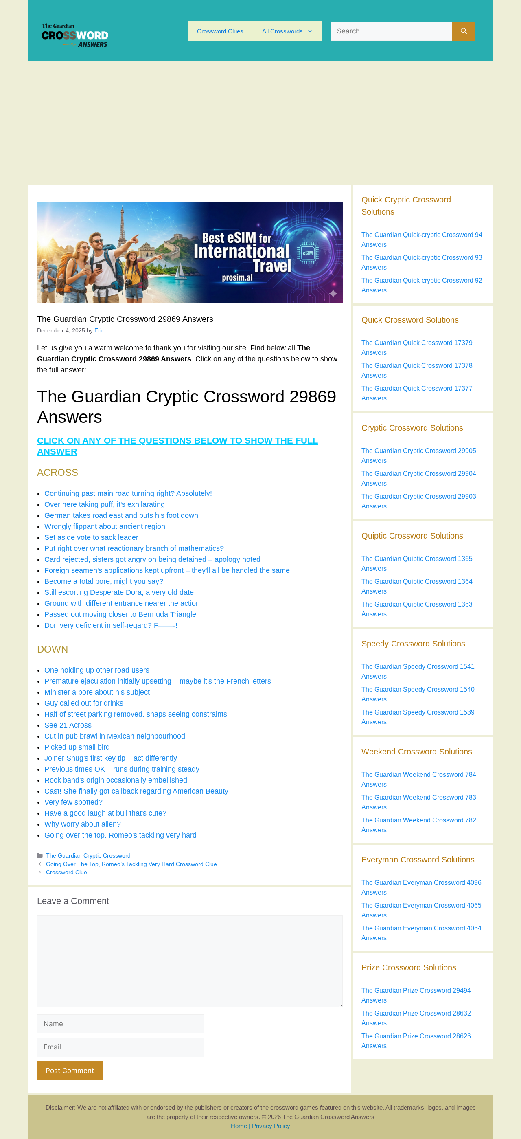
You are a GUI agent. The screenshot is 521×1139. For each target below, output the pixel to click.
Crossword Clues (220, 31)
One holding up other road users (96, 670)
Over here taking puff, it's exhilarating (104, 504)
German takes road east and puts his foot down (121, 515)
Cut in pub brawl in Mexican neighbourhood (114, 736)
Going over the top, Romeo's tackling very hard (120, 835)
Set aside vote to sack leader (91, 537)
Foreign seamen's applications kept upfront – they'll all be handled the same (167, 570)
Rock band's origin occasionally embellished (115, 780)
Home (239, 1125)
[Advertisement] (260, 122)
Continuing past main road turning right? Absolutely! (128, 493)
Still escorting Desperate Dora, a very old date (119, 592)
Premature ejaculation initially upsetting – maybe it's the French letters (157, 681)
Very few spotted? (73, 802)
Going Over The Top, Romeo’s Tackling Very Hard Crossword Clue (131, 864)
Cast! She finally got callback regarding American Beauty (136, 791)
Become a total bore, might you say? (103, 581)
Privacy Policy (271, 1125)
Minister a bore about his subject (97, 692)
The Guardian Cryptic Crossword (88, 856)
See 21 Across (68, 725)
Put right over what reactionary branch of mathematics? (134, 548)
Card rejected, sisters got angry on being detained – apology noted (152, 559)
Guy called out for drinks (83, 703)
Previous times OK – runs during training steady (121, 769)
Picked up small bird (77, 747)
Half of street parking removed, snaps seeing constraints (135, 714)
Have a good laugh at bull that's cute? (105, 813)
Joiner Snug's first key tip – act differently (110, 758)
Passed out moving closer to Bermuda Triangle (120, 614)
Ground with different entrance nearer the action (122, 603)
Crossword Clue (66, 872)
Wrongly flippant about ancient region (104, 526)
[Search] (463, 31)
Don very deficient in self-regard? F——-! (110, 625)
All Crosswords (282, 31)
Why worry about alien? (82, 824)
